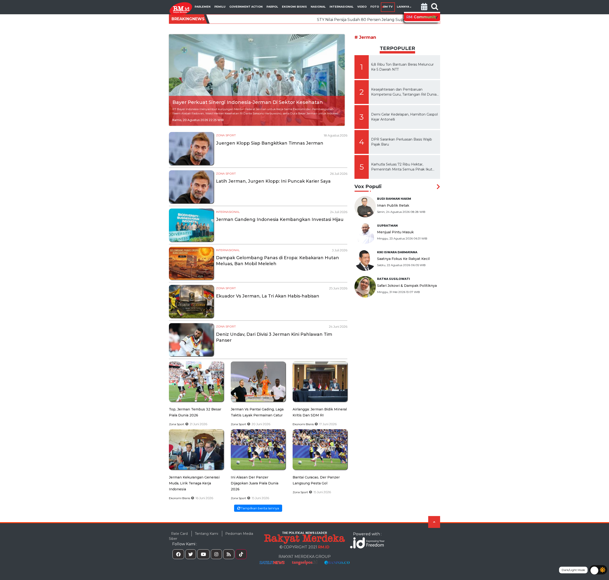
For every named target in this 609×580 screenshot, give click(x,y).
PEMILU (220, 6)
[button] (424, 7)
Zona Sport (226, 135)
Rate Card (179, 533)
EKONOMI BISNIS (294, 6)
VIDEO (362, 6)
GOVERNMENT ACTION (246, 6)
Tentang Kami (206, 533)
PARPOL (272, 6)
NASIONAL (318, 6)
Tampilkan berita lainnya (259, 508)
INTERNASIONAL (341, 6)
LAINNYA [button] (403, 6)
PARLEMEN (203, 6)
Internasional (228, 212)
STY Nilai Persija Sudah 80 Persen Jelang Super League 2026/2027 (342, 19)
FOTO (374, 6)
